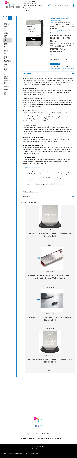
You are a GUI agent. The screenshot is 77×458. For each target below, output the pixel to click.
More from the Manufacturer (31, 168)
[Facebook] (36, 426)
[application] (35, 8)
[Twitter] (41, 426)
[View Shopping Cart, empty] (48, 5)
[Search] (10, 18)
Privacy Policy (41, 438)
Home (52, 18)
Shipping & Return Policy (53, 438)
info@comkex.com (39, 449)
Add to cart (55, 64)
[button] (34, 19)
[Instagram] (38, 426)
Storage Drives (59, 18)
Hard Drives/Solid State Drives (59, 20)
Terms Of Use (31, 438)
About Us (23, 438)
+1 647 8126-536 (39, 447)
